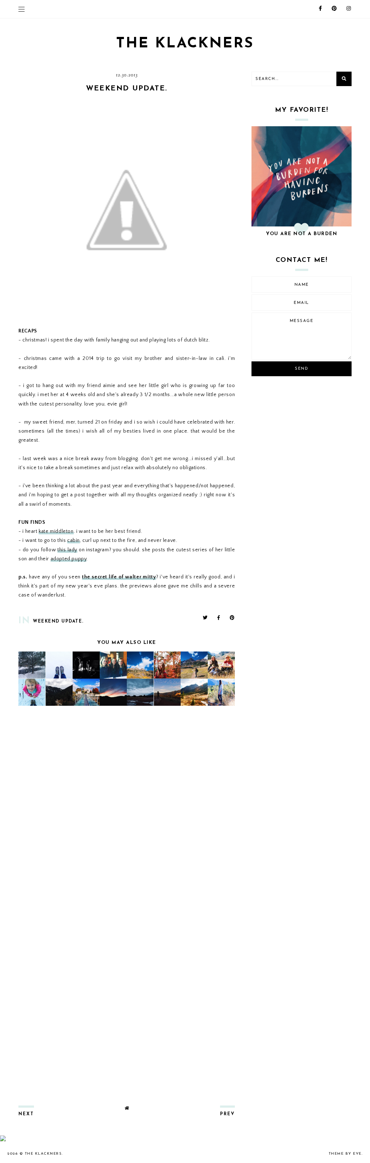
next (26, 1114)
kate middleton (56, 531)
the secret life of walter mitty (119, 577)
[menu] (21, 9)
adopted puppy (69, 559)
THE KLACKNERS (185, 44)
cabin (73, 540)
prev (227, 1114)
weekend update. (58, 621)
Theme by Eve (345, 1154)
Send (301, 369)
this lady (67, 550)
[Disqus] (126, 807)
